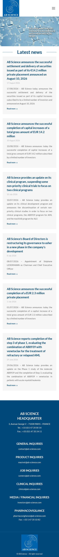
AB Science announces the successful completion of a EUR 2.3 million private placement (29, 293)
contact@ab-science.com (29, 449)
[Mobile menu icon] (53, 8)
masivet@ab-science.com (29, 462)
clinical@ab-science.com (29, 489)
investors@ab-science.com (29, 502)
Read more (11, 109)
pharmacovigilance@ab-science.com (29, 516)
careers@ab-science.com (29, 475)
